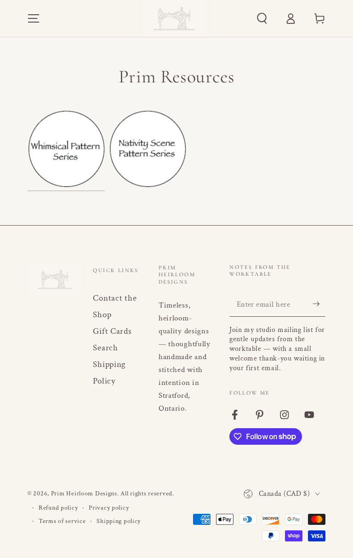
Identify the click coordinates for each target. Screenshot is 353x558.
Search (105, 348)
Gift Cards (112, 331)
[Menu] (33, 18)
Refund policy (58, 507)
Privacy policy (109, 507)
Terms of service (62, 521)
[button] (262, 18)
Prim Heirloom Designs (84, 493)
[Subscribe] (319, 304)
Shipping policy (119, 521)
